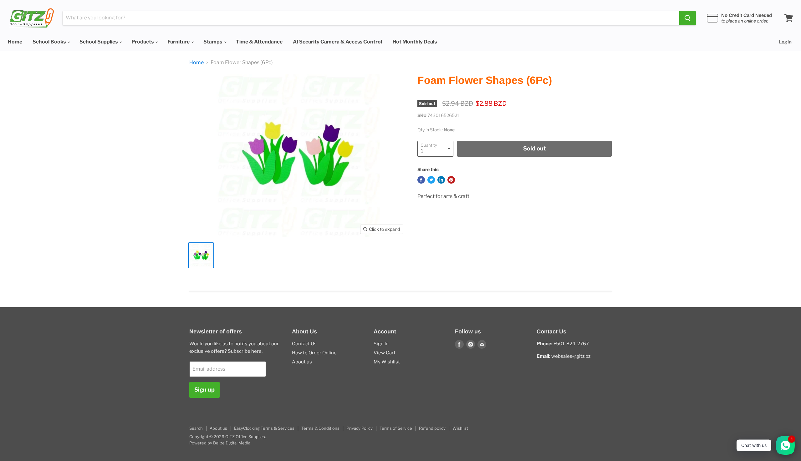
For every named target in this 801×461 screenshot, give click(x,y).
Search (196, 428)
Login (785, 42)
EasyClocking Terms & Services (264, 428)
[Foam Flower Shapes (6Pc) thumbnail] (201, 255)
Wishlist (460, 428)
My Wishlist (387, 362)
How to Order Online (314, 353)
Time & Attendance (259, 42)
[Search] (687, 18)
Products (143, 42)
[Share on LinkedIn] (441, 180)
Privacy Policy (359, 428)
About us (302, 362)
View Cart (384, 353)
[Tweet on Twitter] (431, 180)
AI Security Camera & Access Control (337, 42)
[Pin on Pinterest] (451, 180)
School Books (50, 42)
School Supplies (99, 42)
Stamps (213, 42)
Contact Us (304, 344)
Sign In (381, 344)
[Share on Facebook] (421, 180)
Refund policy (432, 428)
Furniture (179, 42)
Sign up (204, 389)
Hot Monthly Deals (414, 42)
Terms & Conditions (320, 428)
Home (15, 42)
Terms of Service (396, 428)
